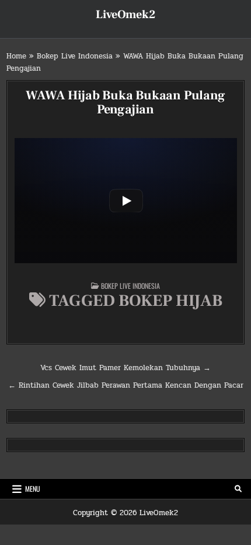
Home (16, 56)
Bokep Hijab (170, 300)
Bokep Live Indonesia (75, 56)
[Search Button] (238, 488)
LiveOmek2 (125, 14)
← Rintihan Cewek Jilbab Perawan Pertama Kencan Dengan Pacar (125, 385)
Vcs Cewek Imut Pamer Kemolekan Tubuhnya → (125, 368)
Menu (32, 489)
